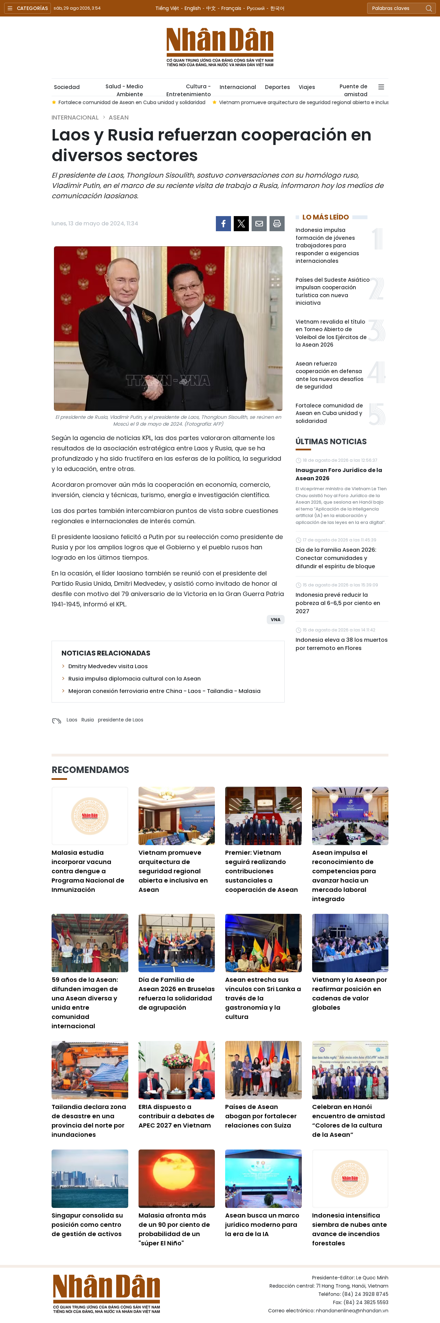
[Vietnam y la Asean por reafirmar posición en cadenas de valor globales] (350, 943)
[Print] (277, 223)
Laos (72, 719)
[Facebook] (223, 223)
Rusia (87, 719)
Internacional (238, 87)
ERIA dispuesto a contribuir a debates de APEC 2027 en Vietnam (176, 1116)
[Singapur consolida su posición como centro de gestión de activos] (90, 1179)
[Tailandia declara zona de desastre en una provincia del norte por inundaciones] (90, 1070)
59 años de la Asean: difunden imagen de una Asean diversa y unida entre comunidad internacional (85, 1002)
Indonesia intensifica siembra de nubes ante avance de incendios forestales (349, 1229)
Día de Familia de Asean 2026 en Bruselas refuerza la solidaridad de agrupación (177, 993)
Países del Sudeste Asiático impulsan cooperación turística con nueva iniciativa (333, 291)
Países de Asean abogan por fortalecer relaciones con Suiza (261, 1116)
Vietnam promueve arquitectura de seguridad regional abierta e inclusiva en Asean (173, 871)
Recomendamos (90, 770)
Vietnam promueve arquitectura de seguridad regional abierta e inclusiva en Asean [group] (319, 102)
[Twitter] (241, 223)
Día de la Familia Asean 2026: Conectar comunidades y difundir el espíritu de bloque (336, 558)
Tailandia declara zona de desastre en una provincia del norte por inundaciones (89, 1120)
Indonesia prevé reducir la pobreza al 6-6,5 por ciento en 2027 (338, 603)
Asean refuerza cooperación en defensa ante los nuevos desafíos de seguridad (329, 375)
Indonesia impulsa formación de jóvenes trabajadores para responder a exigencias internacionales (327, 245)
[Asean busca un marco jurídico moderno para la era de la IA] (263, 1179)
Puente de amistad (353, 89)
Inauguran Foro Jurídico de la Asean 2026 (339, 474)
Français (231, 8)
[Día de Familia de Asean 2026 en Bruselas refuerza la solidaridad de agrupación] (177, 943)
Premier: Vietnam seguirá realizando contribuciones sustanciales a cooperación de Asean (261, 871)
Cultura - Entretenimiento (188, 89)
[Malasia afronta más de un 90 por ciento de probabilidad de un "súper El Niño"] (177, 1179)
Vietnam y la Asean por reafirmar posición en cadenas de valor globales (349, 993)
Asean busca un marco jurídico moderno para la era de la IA (262, 1224)
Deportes (277, 87)
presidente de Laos (120, 719)
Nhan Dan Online (220, 47)
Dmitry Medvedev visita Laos (108, 666)
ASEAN (119, 117)
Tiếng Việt (167, 8)
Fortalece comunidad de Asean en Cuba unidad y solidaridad (329, 413)
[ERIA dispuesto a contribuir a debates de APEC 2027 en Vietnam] (177, 1070)
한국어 (277, 8)
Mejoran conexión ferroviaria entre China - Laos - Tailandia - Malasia (164, 691)
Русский (256, 8)
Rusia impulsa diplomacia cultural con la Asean (134, 679)
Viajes (307, 87)
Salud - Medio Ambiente (124, 89)
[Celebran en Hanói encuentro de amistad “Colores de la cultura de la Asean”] (350, 1070)
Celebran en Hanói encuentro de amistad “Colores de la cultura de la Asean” (348, 1120)
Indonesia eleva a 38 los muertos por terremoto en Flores (342, 644)
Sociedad (67, 87)
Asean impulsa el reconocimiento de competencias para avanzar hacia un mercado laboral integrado (344, 875)
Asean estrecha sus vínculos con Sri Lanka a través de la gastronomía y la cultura (263, 998)
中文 (211, 8)
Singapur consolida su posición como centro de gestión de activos (87, 1224)
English (193, 8)
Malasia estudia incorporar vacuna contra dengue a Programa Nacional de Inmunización (88, 871)
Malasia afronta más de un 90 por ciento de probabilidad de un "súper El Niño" (174, 1229)
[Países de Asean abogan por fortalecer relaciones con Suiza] (263, 1070)
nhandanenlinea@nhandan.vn (352, 1310)
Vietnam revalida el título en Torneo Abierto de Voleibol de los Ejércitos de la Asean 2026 (331, 333)
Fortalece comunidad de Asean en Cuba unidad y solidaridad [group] (131, 102)
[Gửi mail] (259, 223)
